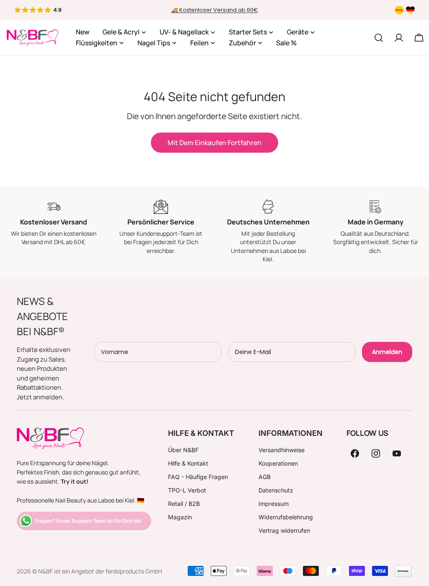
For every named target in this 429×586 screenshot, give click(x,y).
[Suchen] (378, 37)
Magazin (180, 517)
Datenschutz (275, 490)
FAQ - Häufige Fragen (198, 476)
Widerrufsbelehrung (285, 517)
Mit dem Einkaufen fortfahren (214, 142)
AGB (264, 476)
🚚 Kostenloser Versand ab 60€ (214, 10)
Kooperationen (278, 463)
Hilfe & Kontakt (188, 463)
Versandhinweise (281, 449)
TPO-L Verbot (187, 490)
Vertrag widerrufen (284, 530)
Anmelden (387, 352)
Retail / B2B (184, 503)
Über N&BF (183, 449)
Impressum (273, 503)
